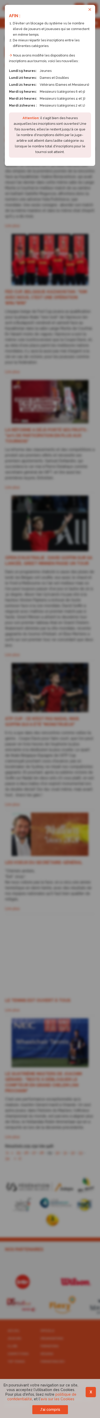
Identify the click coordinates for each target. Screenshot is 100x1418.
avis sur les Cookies (57, 1399)
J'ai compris (50, 1409)
